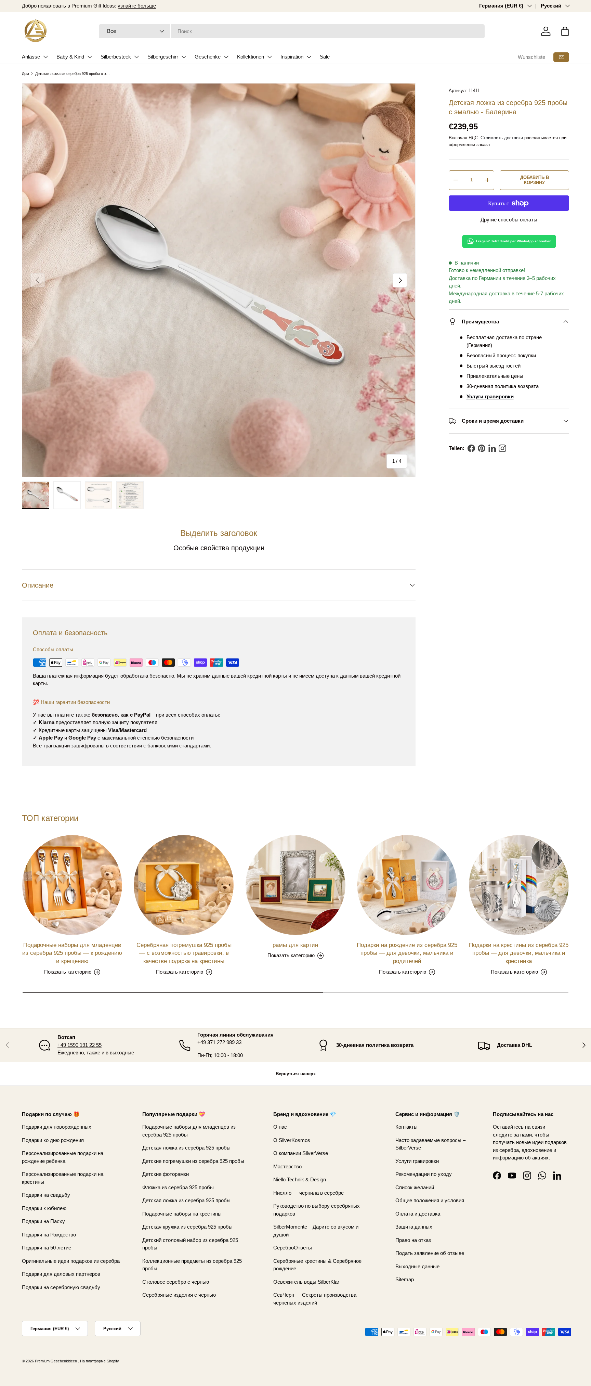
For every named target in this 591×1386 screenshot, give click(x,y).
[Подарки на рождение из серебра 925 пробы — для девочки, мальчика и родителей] (407, 885)
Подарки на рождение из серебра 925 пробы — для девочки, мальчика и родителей (407, 953)
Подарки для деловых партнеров (61, 1274)
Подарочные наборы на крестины (182, 1214)
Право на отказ (413, 1240)
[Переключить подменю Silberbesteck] (136, 57)
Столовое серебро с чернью (175, 1282)
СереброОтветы (292, 1247)
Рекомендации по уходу (423, 1174)
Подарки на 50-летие (46, 1247)
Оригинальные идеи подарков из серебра (71, 1261)
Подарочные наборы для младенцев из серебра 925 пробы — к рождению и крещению (72, 953)
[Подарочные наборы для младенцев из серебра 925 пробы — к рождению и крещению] (72, 885)
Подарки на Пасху (43, 1221)
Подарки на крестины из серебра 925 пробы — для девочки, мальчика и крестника (518, 953)
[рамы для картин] (295, 885)
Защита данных (413, 1227)
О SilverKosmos (291, 1140)
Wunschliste (531, 57)
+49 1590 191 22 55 (79, 1045)
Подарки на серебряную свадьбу (61, 1287)
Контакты (406, 1127)
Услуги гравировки (417, 1161)
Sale (325, 57)
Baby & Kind (70, 57)
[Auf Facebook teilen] (471, 448)
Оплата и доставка (417, 1214)
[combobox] (292, 31)
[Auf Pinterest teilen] (481, 448)
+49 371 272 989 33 (219, 1042)
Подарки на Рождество (49, 1234)
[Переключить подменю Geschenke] (226, 57)
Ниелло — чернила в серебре (308, 1193)
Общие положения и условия (429, 1200)
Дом (25, 74)
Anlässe (31, 57)
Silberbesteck (116, 57)
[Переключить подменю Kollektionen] (269, 57)
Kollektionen (250, 57)
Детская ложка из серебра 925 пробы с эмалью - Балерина (73, 74)
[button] (565, 31)
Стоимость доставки (502, 137)
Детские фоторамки (165, 1174)
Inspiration (291, 57)
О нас (280, 1127)
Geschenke (208, 57)
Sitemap (404, 1279)
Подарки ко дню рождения (53, 1140)
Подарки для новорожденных (56, 1127)
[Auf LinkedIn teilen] (492, 448)
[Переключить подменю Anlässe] (45, 57)
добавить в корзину (534, 180)
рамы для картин (295, 945)
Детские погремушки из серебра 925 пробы (193, 1161)
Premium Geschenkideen (56, 1361)
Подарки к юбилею (44, 1208)
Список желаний (414, 1187)
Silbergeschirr (162, 57)
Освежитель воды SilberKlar (306, 1282)
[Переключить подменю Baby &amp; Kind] (90, 57)
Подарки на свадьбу (46, 1195)
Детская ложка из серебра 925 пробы (186, 1148)
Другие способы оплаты (509, 219)
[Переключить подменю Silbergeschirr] (184, 57)
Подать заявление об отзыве (429, 1253)
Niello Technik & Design (299, 1179)
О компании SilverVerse (300, 1153)
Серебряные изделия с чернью (179, 1295)
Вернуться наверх (296, 1073)
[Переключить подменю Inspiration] (309, 57)
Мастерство (287, 1166)
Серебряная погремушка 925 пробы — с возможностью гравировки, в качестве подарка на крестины (184, 953)
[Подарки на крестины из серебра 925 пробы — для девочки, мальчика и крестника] (519, 885)
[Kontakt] (561, 57)
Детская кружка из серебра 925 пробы (187, 1227)
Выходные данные (417, 1266)
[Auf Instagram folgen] (502, 448)
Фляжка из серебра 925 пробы (178, 1187)
